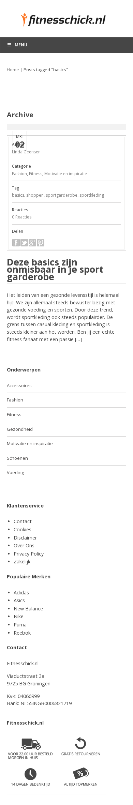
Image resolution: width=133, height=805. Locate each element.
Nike (19, 616)
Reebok (22, 632)
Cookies (22, 529)
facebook (16, 242)
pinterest (40, 242)
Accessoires (19, 385)
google (32, 242)
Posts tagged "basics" (46, 70)
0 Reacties (21, 217)
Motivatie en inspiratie (65, 174)
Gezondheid (20, 429)
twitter (24, 242)
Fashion (19, 174)
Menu (21, 45)
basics (18, 195)
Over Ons (24, 545)
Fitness (35, 174)
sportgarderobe (61, 195)
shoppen (35, 195)
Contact (23, 521)
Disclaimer (25, 537)
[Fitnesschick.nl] (66, 17)
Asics (19, 600)
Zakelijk (22, 561)
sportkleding (91, 195)
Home (13, 70)
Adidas (21, 592)
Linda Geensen (26, 152)
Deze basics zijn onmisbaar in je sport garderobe (55, 269)
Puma (20, 624)
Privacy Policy (29, 553)
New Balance (28, 608)
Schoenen (17, 458)
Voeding (15, 472)
